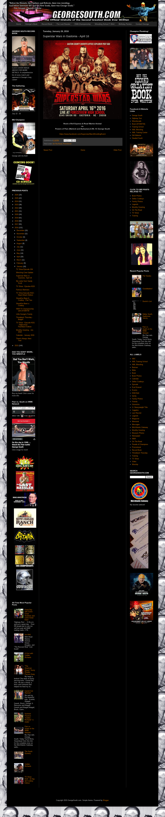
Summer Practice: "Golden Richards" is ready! (29, 718)
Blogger (106, 800)
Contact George (142, 24)
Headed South (137, 138)
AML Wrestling (137, 130)
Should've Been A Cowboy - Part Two (24, 299)
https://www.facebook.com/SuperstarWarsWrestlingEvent (82, 134)
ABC (133, 359)
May (18, 253)
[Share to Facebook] (72, 140)
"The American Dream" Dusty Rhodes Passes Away (30, 670)
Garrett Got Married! (29, 692)
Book (134, 373)
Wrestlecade (136, 121)
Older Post (118, 150)
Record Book (47, 24)
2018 (17, 221)
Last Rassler (136, 413)
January (20, 266)
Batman (135, 367)
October (20, 237)
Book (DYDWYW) (138, 124)
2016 (17, 228)
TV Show (135, 213)
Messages (136, 424)
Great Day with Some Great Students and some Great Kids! (30, 615)
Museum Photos (138, 433)
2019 (17, 218)
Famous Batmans (22, 290)
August (19, 243)
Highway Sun (137, 118)
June (19, 250)
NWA (134, 439)
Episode (135, 384)
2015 (17, 345)
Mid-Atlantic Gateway (140, 427)
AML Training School (140, 362)
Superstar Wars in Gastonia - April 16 (24, 277)
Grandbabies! (147, 289)
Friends (135, 402)
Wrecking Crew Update (24, 272)
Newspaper (136, 436)
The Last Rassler (63, 24)
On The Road (57, 144)
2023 (17, 205)
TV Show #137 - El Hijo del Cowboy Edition (30, 780)
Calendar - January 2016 (25, 335)
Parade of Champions (140, 444)
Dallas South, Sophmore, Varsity (148, 316)
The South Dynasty (28, 752)
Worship (135, 464)
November (21, 234)
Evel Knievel (136, 387)
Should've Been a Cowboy (22, 305)
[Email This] (65, 140)
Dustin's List (147, 301)
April (18, 257)
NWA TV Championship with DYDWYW (25, 310)
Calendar (135, 379)
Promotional (67, 144)
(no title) (28, 634)
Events (134, 390)
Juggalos (135, 410)
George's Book (31, 24)
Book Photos (137, 196)
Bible (134, 370)
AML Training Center (139, 132)
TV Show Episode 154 (24, 269)
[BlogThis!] (67, 140)
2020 (17, 214)
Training (135, 216)
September (21, 240)
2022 (17, 208)
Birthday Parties (125, 24)
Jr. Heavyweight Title (140, 407)
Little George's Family (24, 314)
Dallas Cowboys (138, 199)
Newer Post (48, 150)
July (18, 247)
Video (134, 462)
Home (18, 24)
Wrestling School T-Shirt (104, 24)
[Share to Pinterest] (74, 140)
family (134, 396)
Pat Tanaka (147, 276)
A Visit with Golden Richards (29, 655)
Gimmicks (136, 404)
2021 (17, 211)
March (19, 260)
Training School (138, 127)
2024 (17, 201)
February (20, 263)
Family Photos (137, 201)
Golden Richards (28, 765)
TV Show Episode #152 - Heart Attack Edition (25, 294)
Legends (135, 204)
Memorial (135, 421)
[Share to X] (69, 140)
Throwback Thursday (140, 453)
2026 (17, 195)
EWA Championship (83, 24)
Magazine (135, 419)
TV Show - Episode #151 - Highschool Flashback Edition (25, 325)
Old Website (136, 135)
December (21, 230)
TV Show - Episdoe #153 (25, 286)
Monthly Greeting (138, 207)
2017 (17, 224)
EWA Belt (135, 393)
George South (137, 115)
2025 (17, 198)
